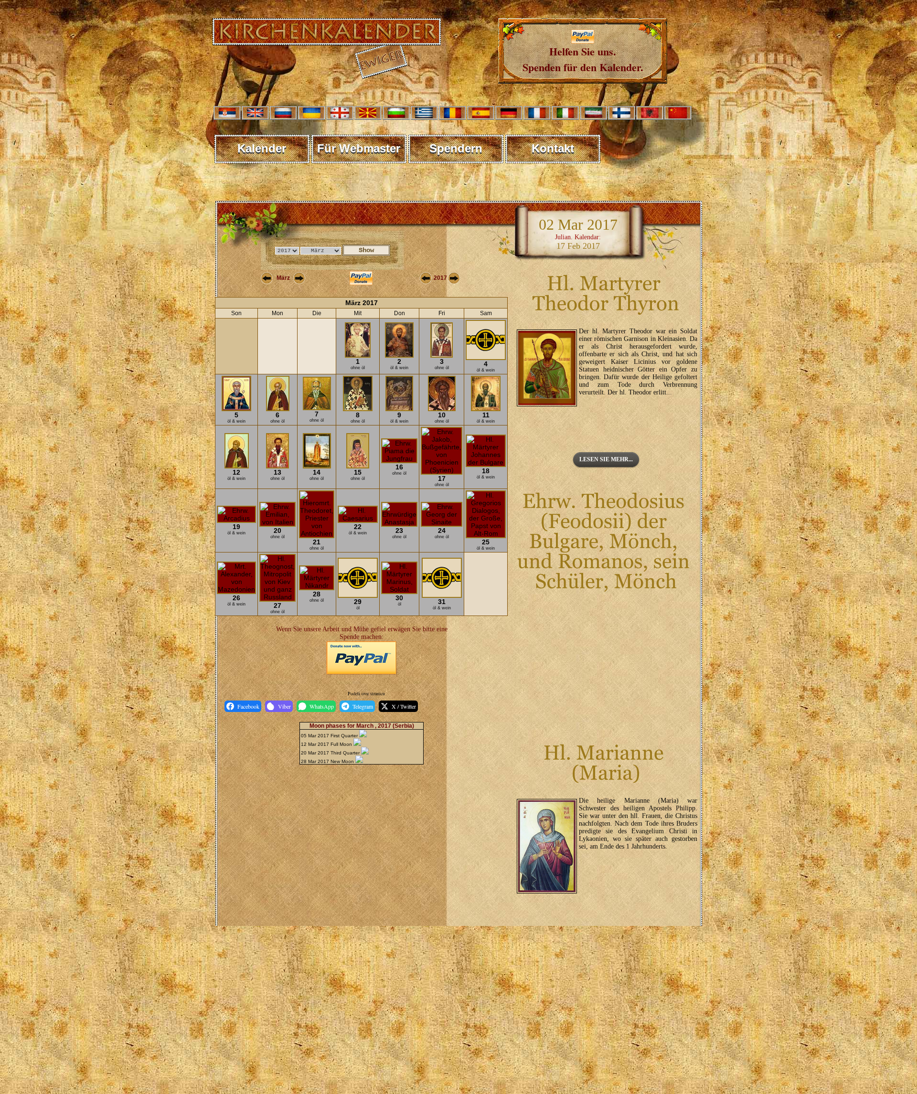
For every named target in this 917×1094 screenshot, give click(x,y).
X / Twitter (404, 706)
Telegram (362, 706)
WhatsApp (321, 706)
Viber (284, 706)
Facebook (248, 706)
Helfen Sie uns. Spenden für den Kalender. (582, 59)
